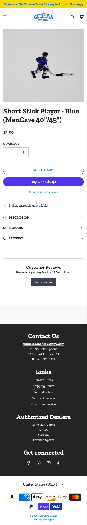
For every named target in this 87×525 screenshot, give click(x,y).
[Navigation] (4, 17)
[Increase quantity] (23, 152)
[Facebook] (28, 462)
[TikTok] (58, 462)
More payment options (43, 192)
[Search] (72, 17)
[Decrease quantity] (8, 152)
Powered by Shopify (43, 519)
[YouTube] (48, 462)
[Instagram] (38, 462)
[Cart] (81, 17)
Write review (43, 282)
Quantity (11, 144)
